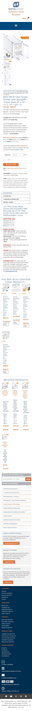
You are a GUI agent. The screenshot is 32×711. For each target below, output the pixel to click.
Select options (5, 324)
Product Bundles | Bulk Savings (11, 504)
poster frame (19, 185)
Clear (25, 155)
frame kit (20, 184)
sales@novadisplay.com (9, 678)
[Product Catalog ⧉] (3, 661)
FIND (28, 479)
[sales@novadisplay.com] (3, 675)
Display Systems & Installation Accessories (14, 512)
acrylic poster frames (18, 182)
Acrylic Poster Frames (11, 91)
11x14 (12, 178)
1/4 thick (9, 178)
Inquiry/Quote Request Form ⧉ (11, 671)
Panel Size (8, 155)
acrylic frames (10, 180)
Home (4, 90)
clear (4, 184)
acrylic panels (23, 180)
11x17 (16, 178)
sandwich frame (11, 187)
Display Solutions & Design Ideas (11, 508)
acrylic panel (17, 180)
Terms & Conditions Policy (16, 149)
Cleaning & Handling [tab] (11, 199)
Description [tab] (7, 193)
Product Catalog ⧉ (7, 664)
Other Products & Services (10, 527)
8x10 (23, 178)
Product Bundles (11, 90)
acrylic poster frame (7, 182)
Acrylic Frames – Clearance (17, 173)
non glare (24, 184)
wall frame (17, 187)
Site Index (21, 707)
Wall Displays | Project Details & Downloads (14, 500)
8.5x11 (19, 178)
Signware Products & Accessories (11, 520)
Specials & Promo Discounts (10, 489)
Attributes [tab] (7, 196)
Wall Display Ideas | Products (11, 496)
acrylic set (25, 182)
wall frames (23, 187)
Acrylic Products (7, 516)
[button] (16, 26)
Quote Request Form (11, 271)
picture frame (13, 185)
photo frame (6, 185)
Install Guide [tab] (8, 202)
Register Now (9, 562)
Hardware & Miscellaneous (10, 523)
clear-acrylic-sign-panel (11, 184)
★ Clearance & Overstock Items (11, 492)
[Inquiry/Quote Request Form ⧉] (3, 668)
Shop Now (8, 582)
